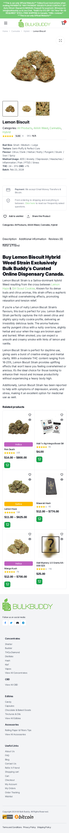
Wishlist (9, 796)
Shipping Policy (44, 827)
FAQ (7, 755)
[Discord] (17, 622)
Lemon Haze (10, 509)
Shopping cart (12, 771)
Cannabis (15, 31)
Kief (7, 664)
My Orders (10, 788)
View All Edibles (13, 718)
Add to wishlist (5, 216)
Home (5, 31)
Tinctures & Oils (13, 714)
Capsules (9, 705)
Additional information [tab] (32, 239)
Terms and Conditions (12, 827)
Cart (7, 776)
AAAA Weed (40, 128)
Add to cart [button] (39, 459)
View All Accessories (15, 734)
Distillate (9, 656)
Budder (8, 648)
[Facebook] (5, 622)
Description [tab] (9, 239)
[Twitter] (11, 622)
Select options (7, 465)
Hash (7, 660)
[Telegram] (23, 622)
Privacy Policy (29, 827)
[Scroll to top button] (63, 818)
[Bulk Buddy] (34, 23)
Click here (30, 203)
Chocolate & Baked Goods (18, 710)
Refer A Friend (12, 767)
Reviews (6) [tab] (56, 239)
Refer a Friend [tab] (11, 245)
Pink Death (9, 449)
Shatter (8, 644)
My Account (11, 784)
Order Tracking (12, 792)
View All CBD (11, 684)
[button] (60, 40)
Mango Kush (10, 568)
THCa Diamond (12, 652)
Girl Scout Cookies (23, 288)
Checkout (10, 780)
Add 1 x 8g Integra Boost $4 (50, 443)
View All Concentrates (16, 672)
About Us (9, 751)
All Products (24, 128)
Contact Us (10, 763)
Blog (7, 759)
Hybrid (26, 31)
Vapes (8, 668)
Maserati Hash (43, 503)
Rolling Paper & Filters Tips (18, 730)
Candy (8, 701)
